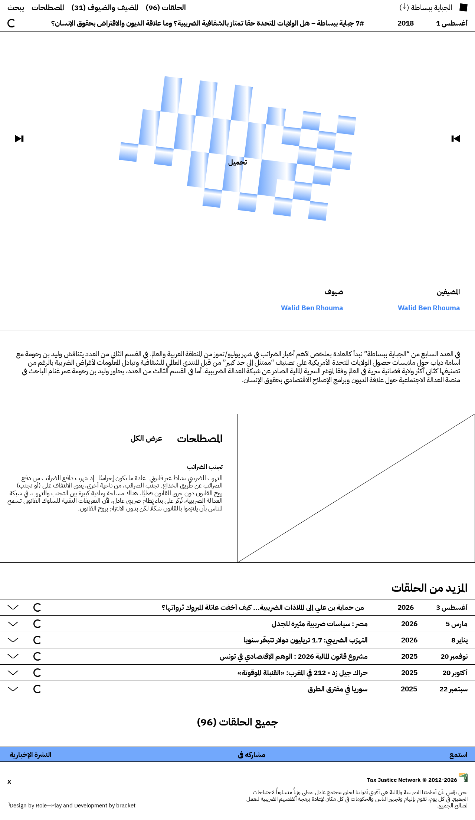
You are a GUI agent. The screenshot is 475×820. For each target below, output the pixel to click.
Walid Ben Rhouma (429, 308)
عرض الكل (146, 438)
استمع (458, 754)
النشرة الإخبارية (31, 754)
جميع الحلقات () (237, 722)
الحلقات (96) (166, 7)
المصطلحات (48, 7)
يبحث (15, 7)
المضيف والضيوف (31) (105, 7)
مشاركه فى (251, 754)
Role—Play (49, 805)
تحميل (237, 162)
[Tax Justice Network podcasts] (463, 7)
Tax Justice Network (413, 780)
